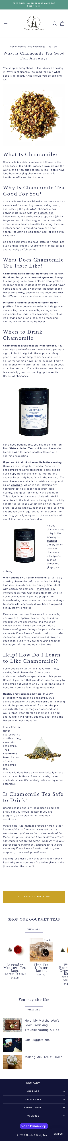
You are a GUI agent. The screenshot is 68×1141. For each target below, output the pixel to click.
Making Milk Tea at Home (43, 1057)
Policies (33, 1115)
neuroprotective (13, 488)
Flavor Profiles (18, 46)
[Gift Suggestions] (12, 1045)
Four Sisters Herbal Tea (18, 448)
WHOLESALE (33, 1099)
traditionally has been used (44, 201)
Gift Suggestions (37, 1040)
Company (33, 1083)
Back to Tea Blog (36, 896)
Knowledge (33, 1107)
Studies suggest (31, 220)
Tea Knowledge (36, 46)
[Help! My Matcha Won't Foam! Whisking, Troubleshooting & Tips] (12, 1025)
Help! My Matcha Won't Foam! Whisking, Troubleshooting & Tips (42, 1025)
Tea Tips (52, 46)
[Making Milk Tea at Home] (12, 1062)
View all (34, 929)
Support (33, 1091)
